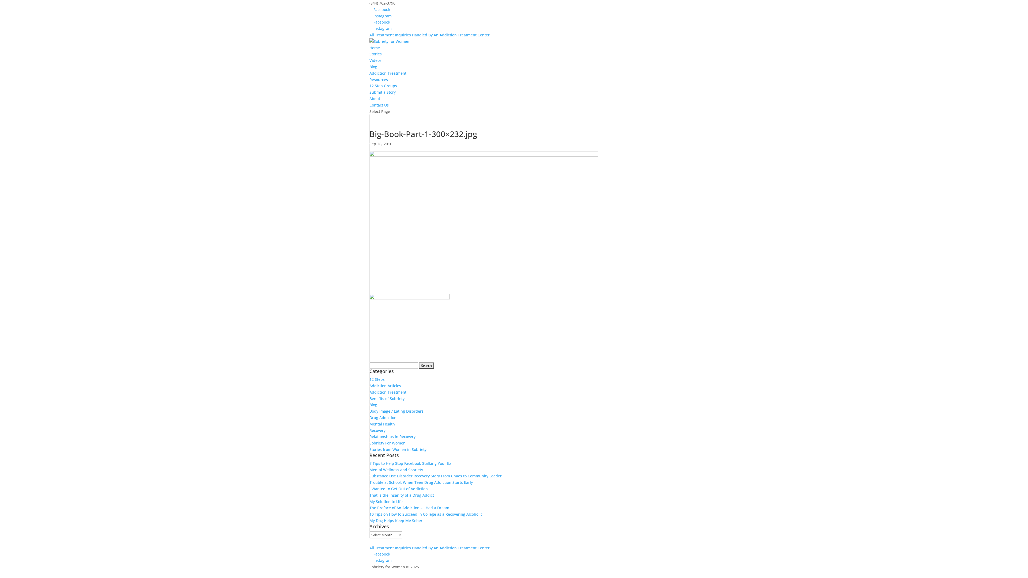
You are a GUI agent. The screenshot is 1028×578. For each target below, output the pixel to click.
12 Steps (377, 379)
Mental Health (382, 424)
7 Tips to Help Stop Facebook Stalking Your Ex (410, 463)
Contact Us (379, 105)
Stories (375, 53)
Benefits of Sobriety (387, 398)
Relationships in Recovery (392, 436)
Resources (378, 79)
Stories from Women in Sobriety (397, 449)
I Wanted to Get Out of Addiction (398, 488)
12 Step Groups (383, 85)
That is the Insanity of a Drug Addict (401, 495)
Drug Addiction (382, 417)
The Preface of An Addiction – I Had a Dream (409, 507)
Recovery (377, 430)
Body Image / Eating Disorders (396, 411)
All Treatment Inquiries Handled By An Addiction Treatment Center (429, 34)
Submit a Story (382, 92)
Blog (373, 66)
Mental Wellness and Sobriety (396, 469)
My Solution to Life (386, 501)
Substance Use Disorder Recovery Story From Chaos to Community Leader (435, 475)
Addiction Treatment (387, 73)
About (374, 98)
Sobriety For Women (387, 443)
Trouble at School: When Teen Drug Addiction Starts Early (421, 482)
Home (374, 47)
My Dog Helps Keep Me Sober (395, 520)
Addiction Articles (385, 385)
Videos (375, 60)
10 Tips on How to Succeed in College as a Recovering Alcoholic (425, 514)
